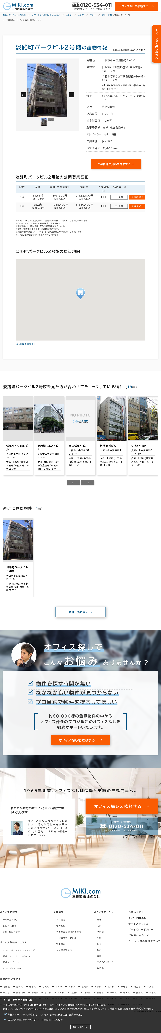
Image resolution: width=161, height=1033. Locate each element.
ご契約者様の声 (64, 950)
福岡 (99, 956)
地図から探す (9, 926)
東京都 (6, 992)
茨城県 (98, 987)
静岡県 (126, 992)
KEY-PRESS (137, 918)
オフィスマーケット (105, 912)
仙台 (99, 944)
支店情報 (61, 926)
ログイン (101, 968)
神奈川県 (20, 992)
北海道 (6, 987)
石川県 (61, 992)
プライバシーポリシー (140, 930)
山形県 (72, 987)
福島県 (85, 987)
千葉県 (150, 987)
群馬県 (124, 987)
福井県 (74, 992)
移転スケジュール (11, 962)
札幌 (99, 938)
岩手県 (32, 987)
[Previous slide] (73, 482)
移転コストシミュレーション (16, 956)
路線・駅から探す (11, 932)
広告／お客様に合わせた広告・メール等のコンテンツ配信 (35, 1020)
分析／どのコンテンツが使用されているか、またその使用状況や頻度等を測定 (45, 1015)
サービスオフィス (138, 924)
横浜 (99, 950)
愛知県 (139, 992)
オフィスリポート (105, 962)
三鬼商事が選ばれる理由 (68, 932)
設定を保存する (80, 1027)
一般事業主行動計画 (66, 938)
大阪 (99, 926)
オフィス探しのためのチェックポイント (22, 950)
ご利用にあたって (138, 935)
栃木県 (111, 987)
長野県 (100, 992)
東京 (99, 920)
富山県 (48, 992)
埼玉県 (137, 987)
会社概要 (61, 920)
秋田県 (59, 987)
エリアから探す (10, 920)
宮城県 (45, 987)
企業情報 (58, 912)
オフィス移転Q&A (12, 968)
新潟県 (35, 992)
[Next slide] (87, 482)
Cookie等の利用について (32, 1009)
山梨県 (87, 992)
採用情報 (61, 944)
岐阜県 (113, 992)
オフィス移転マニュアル (14, 942)
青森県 (19, 987)
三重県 (152, 992)
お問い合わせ (136, 912)
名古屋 (100, 932)
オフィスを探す (9, 912)
